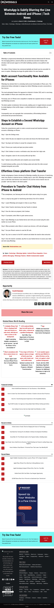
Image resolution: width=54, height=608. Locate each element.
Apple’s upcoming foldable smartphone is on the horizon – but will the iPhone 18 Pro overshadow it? (11, 343)
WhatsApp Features (20, 256)
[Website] (35, 305)
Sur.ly (10, 594)
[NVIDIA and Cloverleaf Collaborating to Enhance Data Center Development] (42, 326)
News (7, 24)
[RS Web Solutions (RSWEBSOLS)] (9, 2)
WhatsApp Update (21, 253)
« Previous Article (8, 262)
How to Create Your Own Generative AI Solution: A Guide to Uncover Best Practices (29, 393)
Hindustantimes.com (15, 246)
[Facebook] (39, 305)
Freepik (26, 606)
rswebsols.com (8, 591)
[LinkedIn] (46, 305)
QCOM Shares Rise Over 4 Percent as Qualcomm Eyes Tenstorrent (28, 478)
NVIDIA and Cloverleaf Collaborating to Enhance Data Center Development (42, 331)
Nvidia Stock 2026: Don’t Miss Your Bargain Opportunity (29, 473)
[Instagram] (49, 305)
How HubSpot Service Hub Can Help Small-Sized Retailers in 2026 (28, 409)
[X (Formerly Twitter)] (42, 305)
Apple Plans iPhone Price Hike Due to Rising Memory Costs (29, 463)
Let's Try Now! (46, 41)
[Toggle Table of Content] (49, 53)
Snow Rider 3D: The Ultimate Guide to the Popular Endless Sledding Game (28, 437)
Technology (39, 21)
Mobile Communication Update (35, 256)
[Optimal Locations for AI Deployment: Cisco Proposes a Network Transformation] (26, 360)
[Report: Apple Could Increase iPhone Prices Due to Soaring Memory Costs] (10, 356)
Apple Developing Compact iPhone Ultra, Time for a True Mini (28, 468)
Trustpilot (8, 583)
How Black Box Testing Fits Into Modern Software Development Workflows (28, 432)
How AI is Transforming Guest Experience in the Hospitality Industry (28, 398)
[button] (48, 2)
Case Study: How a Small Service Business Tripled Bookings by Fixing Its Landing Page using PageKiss (28, 442)
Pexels (48, 604)
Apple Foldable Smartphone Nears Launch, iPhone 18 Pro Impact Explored (28, 458)
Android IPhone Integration (35, 253)
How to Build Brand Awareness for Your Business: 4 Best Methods (28, 388)
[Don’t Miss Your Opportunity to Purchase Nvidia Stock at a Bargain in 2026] (26, 332)
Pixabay (45, 604)
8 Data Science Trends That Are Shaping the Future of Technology (28, 426)
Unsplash (41, 604)
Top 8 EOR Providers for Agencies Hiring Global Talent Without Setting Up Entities (28, 404)
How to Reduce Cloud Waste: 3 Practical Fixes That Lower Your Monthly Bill (29, 447)
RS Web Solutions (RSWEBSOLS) (18, 604)
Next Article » (47, 262)
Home (3, 24)
